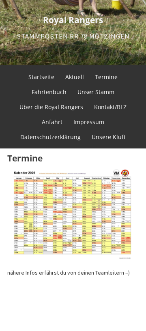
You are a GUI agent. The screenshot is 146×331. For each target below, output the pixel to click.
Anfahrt (52, 122)
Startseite (41, 77)
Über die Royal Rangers (51, 107)
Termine (106, 77)
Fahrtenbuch (49, 92)
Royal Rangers (73, 20)
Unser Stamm (95, 92)
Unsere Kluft (109, 137)
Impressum (88, 122)
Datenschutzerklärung (50, 137)
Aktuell (74, 77)
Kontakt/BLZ (110, 107)
